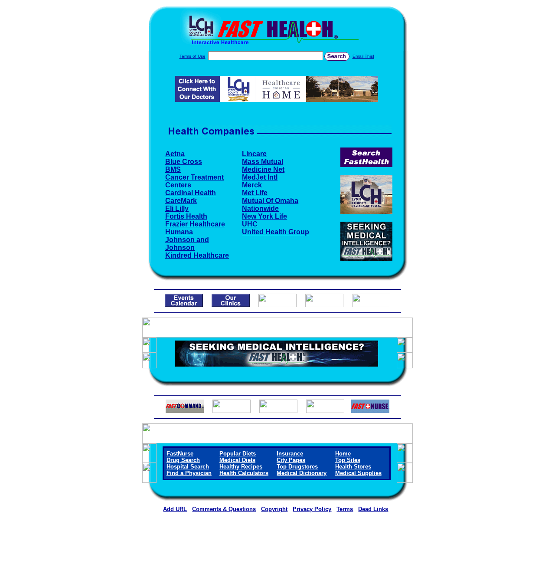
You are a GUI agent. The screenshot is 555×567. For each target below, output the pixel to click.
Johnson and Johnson (187, 243)
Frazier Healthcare (195, 224)
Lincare (254, 153)
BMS (173, 169)
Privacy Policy (312, 509)
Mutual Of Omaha (270, 200)
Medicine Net (263, 169)
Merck (252, 185)
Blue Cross (183, 161)
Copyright (274, 509)
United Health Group (275, 232)
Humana (179, 232)
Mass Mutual (262, 161)
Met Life (255, 193)
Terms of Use (193, 56)
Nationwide (260, 208)
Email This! (363, 56)
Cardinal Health (190, 193)
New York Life (264, 216)
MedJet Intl (260, 177)
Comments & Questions (224, 509)
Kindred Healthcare (197, 255)
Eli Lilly (177, 208)
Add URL (175, 509)
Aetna (175, 153)
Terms (344, 509)
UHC (250, 224)
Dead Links (373, 509)
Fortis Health (186, 216)
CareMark (181, 200)
